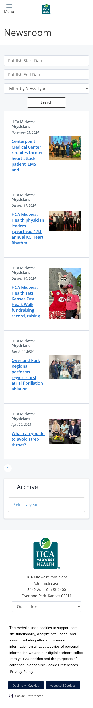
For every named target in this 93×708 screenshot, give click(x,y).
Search (46, 102)
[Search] (78, 8)
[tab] (46, 505)
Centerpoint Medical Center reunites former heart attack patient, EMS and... (27, 156)
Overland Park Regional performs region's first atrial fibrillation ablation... (27, 375)
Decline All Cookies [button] (26, 685)
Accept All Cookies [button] (63, 685)
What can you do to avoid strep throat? (28, 439)
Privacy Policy (21, 671)
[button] (26, 695)
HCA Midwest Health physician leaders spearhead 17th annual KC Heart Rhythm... (28, 229)
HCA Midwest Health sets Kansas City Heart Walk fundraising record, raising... (27, 302)
